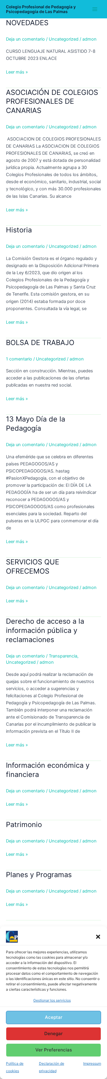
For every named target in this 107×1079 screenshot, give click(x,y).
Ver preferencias (53, 1050)
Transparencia (63, 656)
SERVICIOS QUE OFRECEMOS (32, 566)
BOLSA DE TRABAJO (40, 342)
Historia (19, 230)
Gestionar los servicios (52, 1000)
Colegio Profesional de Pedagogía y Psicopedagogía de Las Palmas (41, 9)
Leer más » (17, 71)
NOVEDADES (27, 22)
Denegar (53, 1033)
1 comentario (19, 359)
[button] (98, 937)
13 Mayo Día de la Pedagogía (35, 423)
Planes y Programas (39, 874)
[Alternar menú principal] (95, 9)
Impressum (92, 1063)
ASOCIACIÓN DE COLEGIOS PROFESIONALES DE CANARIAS (52, 101)
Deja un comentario (25, 39)
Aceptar (53, 1017)
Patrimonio (24, 824)
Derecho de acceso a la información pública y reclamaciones (45, 630)
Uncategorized (63, 39)
